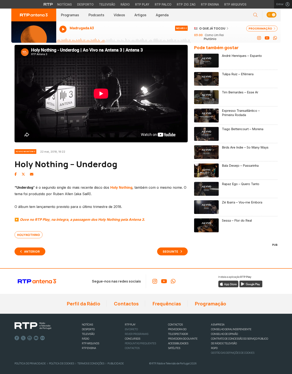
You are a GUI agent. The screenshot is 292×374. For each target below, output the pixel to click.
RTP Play (142, 4)
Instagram (29, 338)
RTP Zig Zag (186, 4)
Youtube (36, 338)
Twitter (23, 338)
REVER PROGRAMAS (136, 334)
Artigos (140, 15)
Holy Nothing (28, 235)
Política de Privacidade (30, 363)
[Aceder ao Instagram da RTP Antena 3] (259, 38)
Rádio (125, 4)
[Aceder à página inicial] (33, 15)
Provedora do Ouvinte (183, 338)
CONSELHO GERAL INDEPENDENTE (231, 329)
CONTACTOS (175, 324)
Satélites (174, 348)
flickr (42, 338)
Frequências (166, 303)
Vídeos (119, 15)
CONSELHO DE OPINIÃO (224, 334)
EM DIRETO (131, 329)
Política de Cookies (61, 363)
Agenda (162, 15)
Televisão (107, 4)
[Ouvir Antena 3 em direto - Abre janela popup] (33, 32)
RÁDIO (85, 338)
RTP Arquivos (235, 4)
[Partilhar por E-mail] (31, 174)
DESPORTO (88, 329)
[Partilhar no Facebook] (16, 174)
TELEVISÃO (88, 334)
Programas (70, 15)
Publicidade (116, 363)
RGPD (214, 348)
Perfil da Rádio (83, 303)
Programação (210, 303)
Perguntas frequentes (140, 343)
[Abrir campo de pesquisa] (255, 15)
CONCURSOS (132, 338)
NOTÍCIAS (87, 324)
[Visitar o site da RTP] (48, 4)
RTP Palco (163, 4)
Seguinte (170, 251)
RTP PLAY (130, 324)
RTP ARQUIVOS (90, 343)
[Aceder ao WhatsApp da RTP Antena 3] (275, 38)
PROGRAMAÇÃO (261, 28)
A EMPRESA (217, 324)
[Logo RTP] (33, 326)
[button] (271, 15)
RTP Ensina (210, 4)
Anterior (32, 251)
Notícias (64, 4)
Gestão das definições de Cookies (232, 353)
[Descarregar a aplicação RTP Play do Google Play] (251, 283)
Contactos (126, 303)
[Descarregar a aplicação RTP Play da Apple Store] (228, 283)
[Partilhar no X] (23, 174)
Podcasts (96, 15)
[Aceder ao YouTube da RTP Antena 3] (267, 38)
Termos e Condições (90, 363)
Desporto (85, 4)
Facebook (17, 338)
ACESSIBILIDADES (178, 343)
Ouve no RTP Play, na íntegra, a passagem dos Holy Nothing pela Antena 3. (82, 219)
